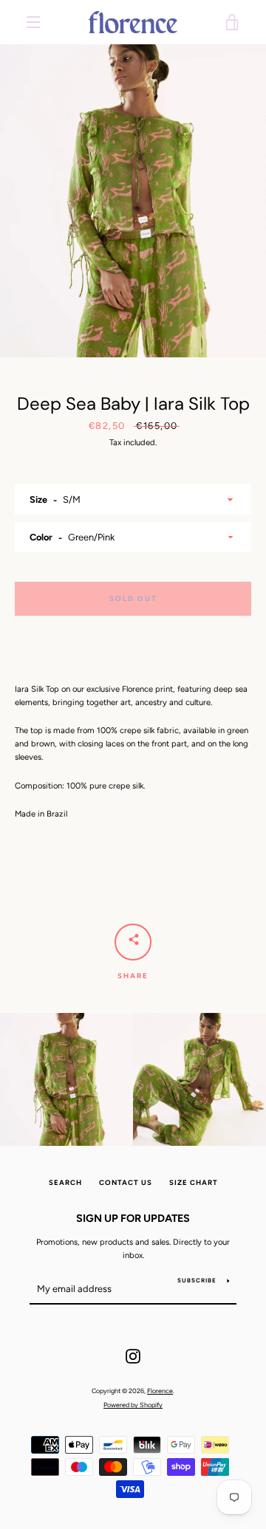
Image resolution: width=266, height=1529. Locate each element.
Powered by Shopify (133, 1405)
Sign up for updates (133, 1218)
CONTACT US (125, 1182)
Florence (160, 1391)
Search (65, 1182)
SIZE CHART (193, 1182)
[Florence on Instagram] (133, 1355)
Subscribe (196, 1280)
